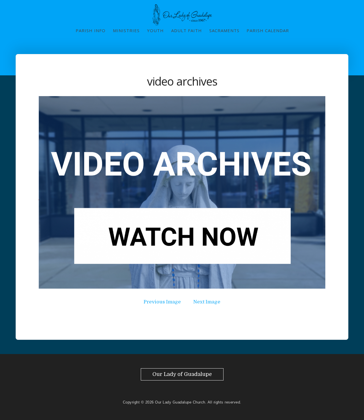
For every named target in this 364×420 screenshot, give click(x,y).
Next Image (206, 302)
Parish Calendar (268, 30)
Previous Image (162, 302)
